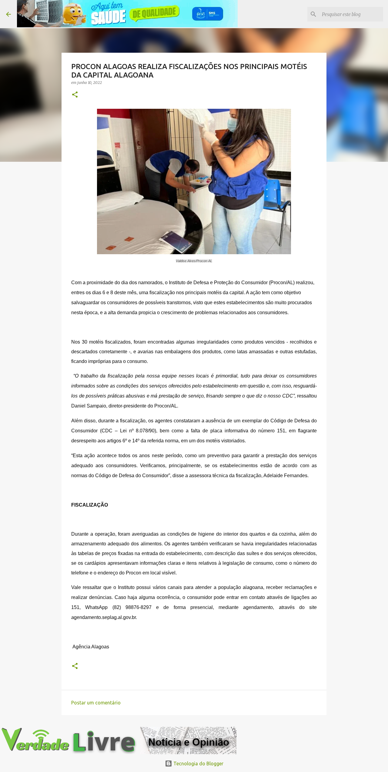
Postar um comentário (96, 702)
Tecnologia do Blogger (197, 763)
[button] (75, 95)
